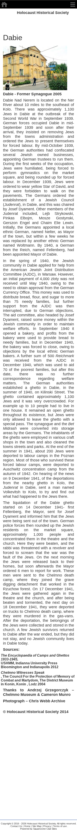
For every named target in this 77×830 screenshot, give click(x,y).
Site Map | (37, 826)
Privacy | (47, 826)
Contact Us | (17, 826)
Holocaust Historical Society (43, 13)
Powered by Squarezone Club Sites (38, 828)
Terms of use (59, 826)
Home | (28, 826)
